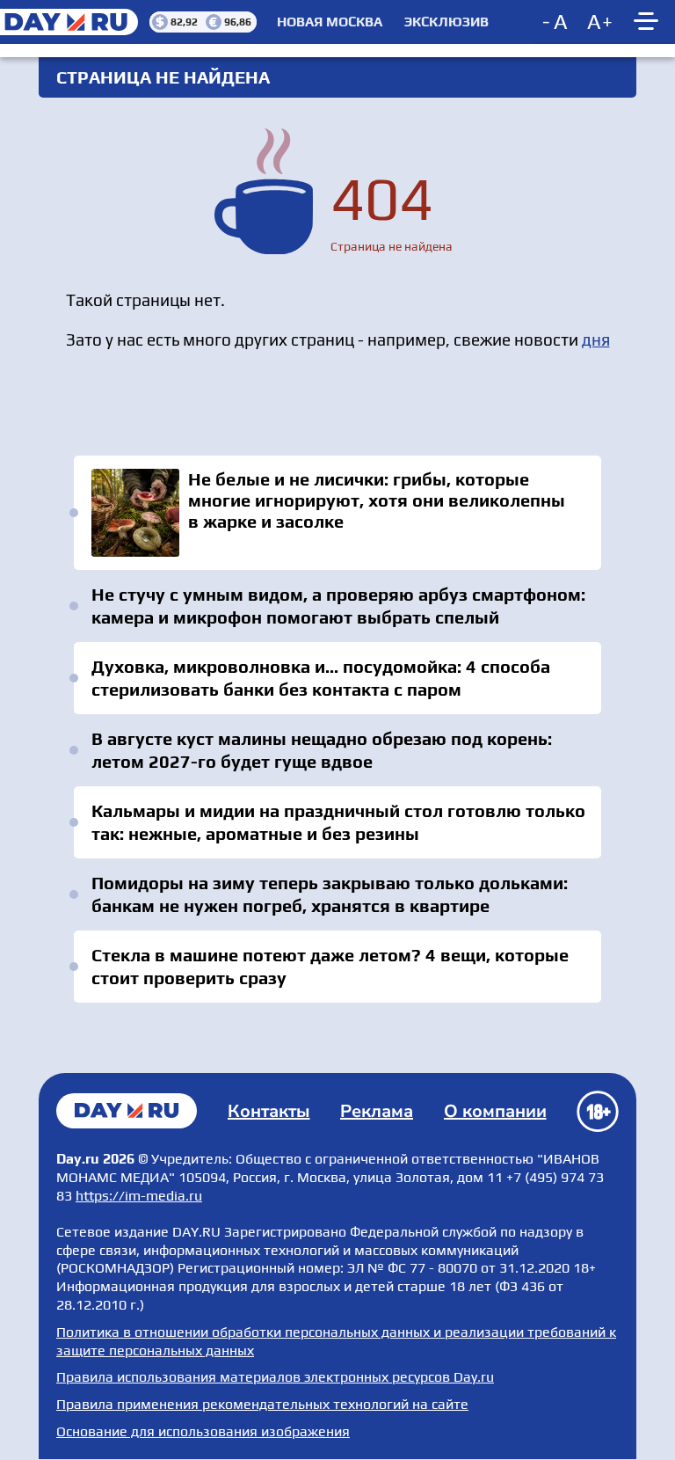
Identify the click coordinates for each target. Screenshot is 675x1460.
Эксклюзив (446, 22)
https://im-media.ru (139, 1195)
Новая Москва (329, 22)
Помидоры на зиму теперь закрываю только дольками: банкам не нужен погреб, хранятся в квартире (329, 894)
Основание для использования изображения (203, 1431)
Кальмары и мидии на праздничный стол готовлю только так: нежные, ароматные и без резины (338, 821)
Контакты (269, 1111)
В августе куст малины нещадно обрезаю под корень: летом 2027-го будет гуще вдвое (321, 749)
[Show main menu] (648, 22)
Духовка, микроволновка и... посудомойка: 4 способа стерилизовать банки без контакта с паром (320, 677)
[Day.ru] (74, 22)
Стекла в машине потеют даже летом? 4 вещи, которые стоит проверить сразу (330, 966)
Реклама (376, 1111)
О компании (495, 1111)
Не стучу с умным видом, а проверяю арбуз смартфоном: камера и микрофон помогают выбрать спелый (338, 605)
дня (596, 339)
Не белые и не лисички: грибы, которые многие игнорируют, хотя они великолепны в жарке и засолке (337, 513)
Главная (126, 1110)
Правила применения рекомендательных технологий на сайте (262, 1404)
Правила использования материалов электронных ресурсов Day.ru (275, 1377)
